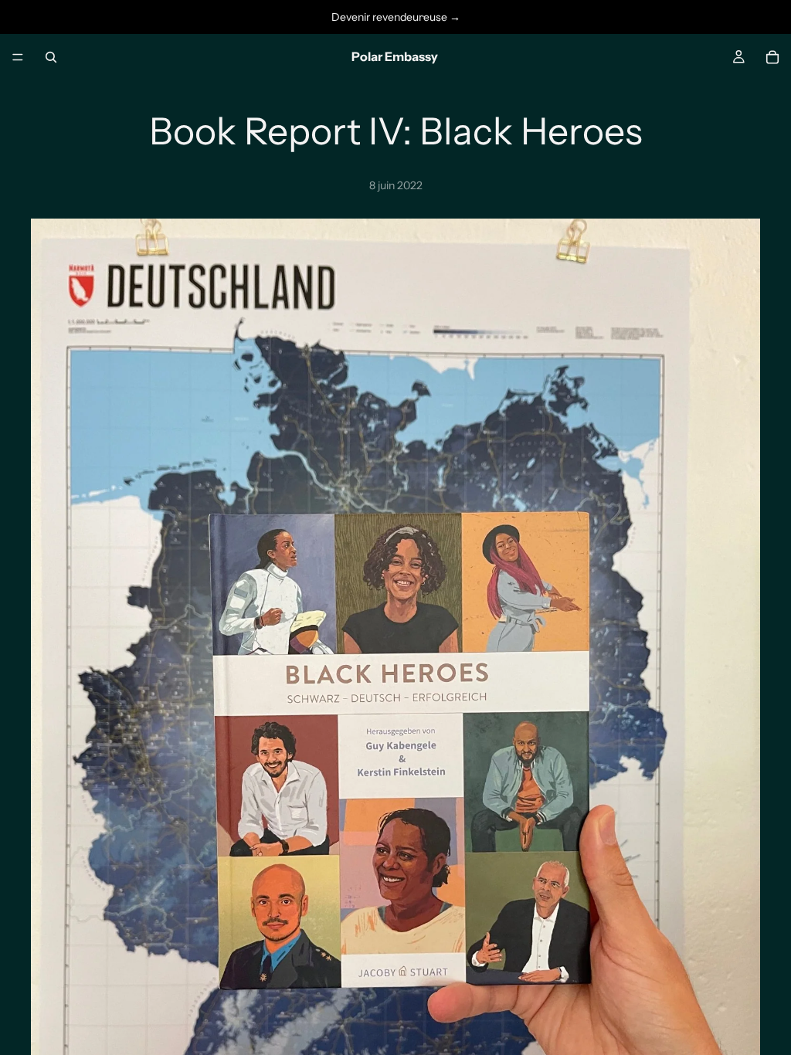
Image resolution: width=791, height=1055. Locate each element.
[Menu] (18, 57)
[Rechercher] (51, 57)
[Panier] (772, 57)
